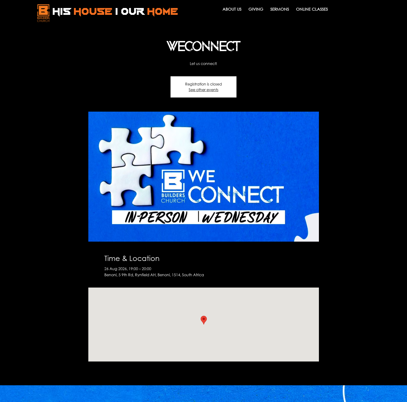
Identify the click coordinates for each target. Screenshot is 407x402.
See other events (203, 89)
